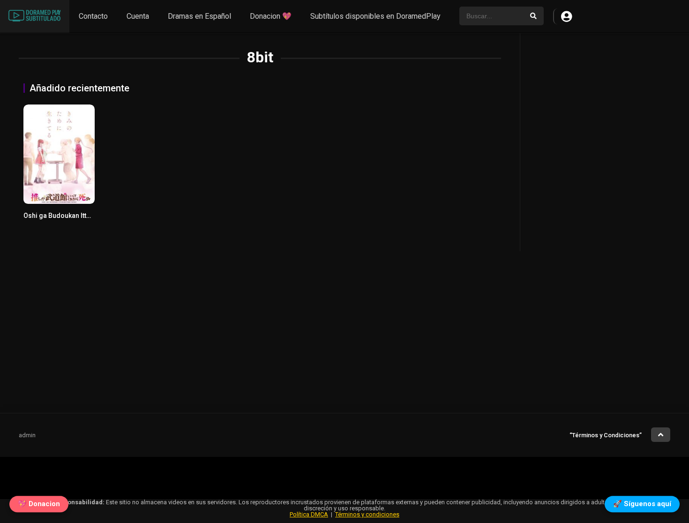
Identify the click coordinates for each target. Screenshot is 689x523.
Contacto (93, 16)
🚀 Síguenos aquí (642, 503)
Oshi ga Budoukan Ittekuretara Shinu (79, 215)
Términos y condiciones (367, 514)
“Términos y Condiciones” (605, 435)
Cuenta (138, 16)
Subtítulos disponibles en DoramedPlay (375, 16)
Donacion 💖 (271, 16)
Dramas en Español (199, 16)
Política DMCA (309, 514)
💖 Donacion (39, 503)
